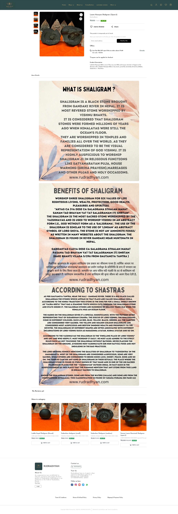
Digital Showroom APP (83, 509)
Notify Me (124, 41)
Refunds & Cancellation (99, 509)
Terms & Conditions (112, 509)
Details (142, 50)
